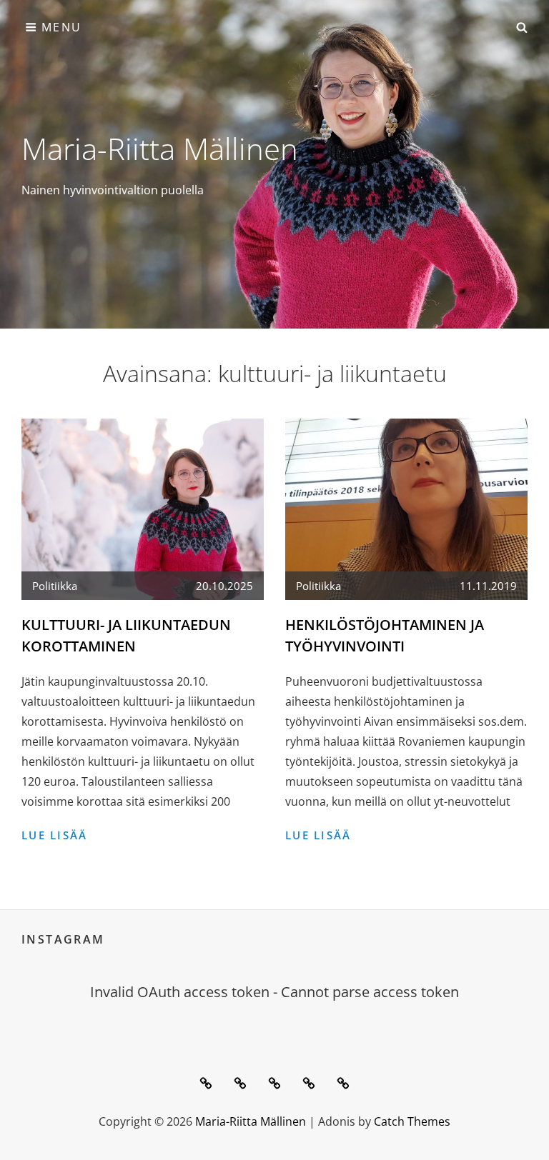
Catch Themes (412, 1121)
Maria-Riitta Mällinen (159, 148)
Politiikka (54, 586)
